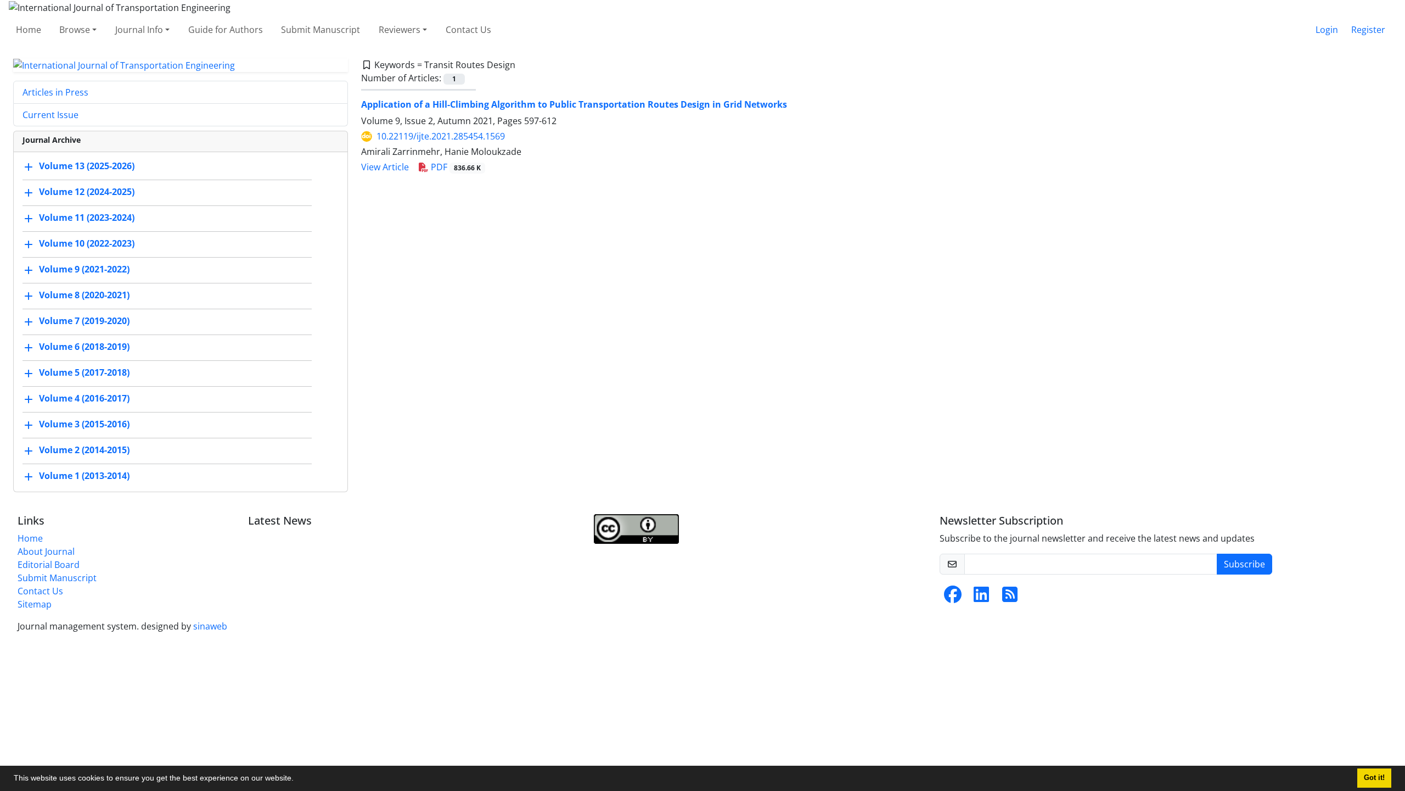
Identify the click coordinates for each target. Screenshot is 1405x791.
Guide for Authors (225, 30)
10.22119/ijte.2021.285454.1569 (440, 136)
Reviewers (399, 30)
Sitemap (35, 604)
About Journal (46, 551)
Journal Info (139, 30)
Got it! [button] (1374, 778)
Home (28, 30)
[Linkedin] (981, 598)
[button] (297, 779)
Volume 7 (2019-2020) (84, 321)
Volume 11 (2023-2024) (86, 218)
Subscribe (1244, 564)
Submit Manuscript (320, 30)
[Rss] (1010, 598)
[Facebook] (953, 598)
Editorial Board (49, 565)
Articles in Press (55, 92)
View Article (385, 167)
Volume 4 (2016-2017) (84, 399)
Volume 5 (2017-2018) (84, 373)
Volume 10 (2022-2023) (86, 244)
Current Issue (50, 115)
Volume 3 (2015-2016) (84, 425)
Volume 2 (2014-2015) (84, 450)
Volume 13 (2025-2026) (86, 166)
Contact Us (468, 30)
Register (1368, 30)
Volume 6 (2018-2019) (84, 347)
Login (1327, 30)
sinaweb (210, 626)
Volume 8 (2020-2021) (84, 295)
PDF (455, 167)
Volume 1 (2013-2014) (84, 476)
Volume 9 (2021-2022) (84, 270)
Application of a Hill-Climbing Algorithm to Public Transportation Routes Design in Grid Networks (574, 104)
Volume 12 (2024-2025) (86, 192)
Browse (74, 30)
